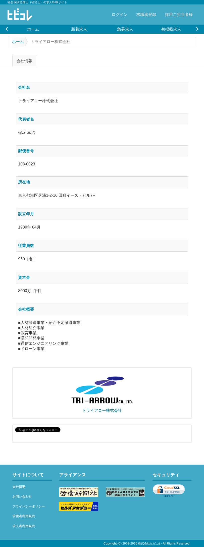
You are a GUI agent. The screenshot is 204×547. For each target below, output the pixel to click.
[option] (33, 29)
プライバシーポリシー (28, 506)
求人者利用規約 (23, 526)
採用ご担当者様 (179, 14)
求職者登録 (146, 14)
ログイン (120, 14)
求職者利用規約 (23, 516)
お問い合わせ (22, 496)
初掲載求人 (171, 29)
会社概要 (18, 487)
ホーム (33, 29)
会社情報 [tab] (24, 60)
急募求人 (125, 29)
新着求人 (79, 29)
